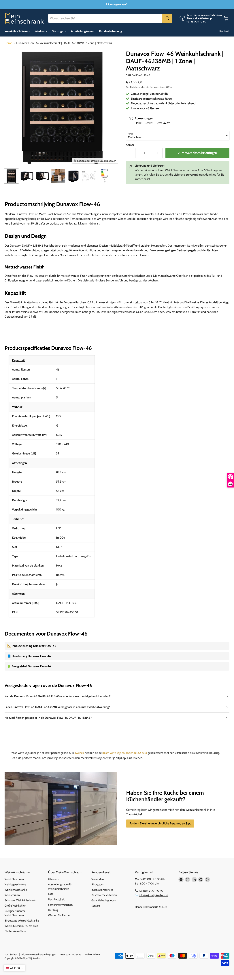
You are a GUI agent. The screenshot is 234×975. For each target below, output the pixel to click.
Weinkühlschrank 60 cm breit (21, 926)
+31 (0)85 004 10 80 (151, 891)
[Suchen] (167, 18)
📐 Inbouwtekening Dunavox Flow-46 (31, 646)
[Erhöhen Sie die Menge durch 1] (158, 153)
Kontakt (224, 31)
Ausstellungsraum (82, 31)
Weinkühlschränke (16, 31)
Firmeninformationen (60, 904)
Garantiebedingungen (103, 900)
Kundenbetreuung (111, 31)
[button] (14, 968)
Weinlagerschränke (15, 884)
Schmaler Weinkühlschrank (20, 900)
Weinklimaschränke (16, 889)
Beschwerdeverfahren (104, 895)
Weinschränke (13, 895)
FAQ (50, 894)
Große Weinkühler (15, 905)
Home (8, 43)
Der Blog (53, 910)
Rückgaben (97, 884)
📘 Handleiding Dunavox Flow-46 (29, 656)
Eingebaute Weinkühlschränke (22, 920)
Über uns (53, 879)
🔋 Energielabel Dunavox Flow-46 (29, 666)
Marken (40, 31)
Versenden (97, 879)
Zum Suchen (11, 954)
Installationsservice (102, 889)
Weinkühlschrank (14, 879)
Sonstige (58, 31)
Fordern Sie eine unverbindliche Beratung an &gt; (160, 823)
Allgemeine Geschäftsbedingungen (38, 954)
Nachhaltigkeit (56, 899)
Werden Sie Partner (59, 915)
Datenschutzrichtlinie (70, 954)
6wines (79, 753)
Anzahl (130, 144)
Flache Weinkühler (15, 931)
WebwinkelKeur (93, 954)
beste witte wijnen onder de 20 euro (124, 753)
